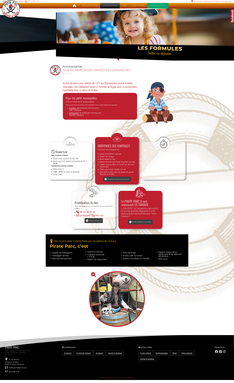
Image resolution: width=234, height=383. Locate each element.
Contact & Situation (158, 5)
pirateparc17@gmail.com (91, 215)
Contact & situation (115, 353)
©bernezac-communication (126, 378)
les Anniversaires (110, 5)
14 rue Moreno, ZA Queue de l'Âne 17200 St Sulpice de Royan (14, 362)
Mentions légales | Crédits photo (109, 378)
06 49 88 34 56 (87, 212)
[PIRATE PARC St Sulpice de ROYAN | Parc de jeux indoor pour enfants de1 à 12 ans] (117, 299)
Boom (124, 5)
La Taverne (68, 353)
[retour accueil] (11, 9)
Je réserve (99, 353)
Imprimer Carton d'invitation (118, 179)
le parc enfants (145, 353)
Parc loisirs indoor (90, 5)
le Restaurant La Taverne (141, 222)
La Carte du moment (83, 353)
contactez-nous (95, 220)
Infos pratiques (138, 5)
